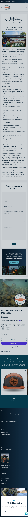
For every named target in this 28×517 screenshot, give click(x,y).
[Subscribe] (24, 511)
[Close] (26, 489)
